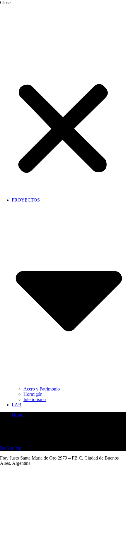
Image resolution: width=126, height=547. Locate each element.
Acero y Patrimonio (41, 388)
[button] (63, 110)
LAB (16, 404)
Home (17, 414)
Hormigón (32, 394)
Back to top (10, 447)
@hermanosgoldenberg (21, 473)
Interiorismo (34, 399)
